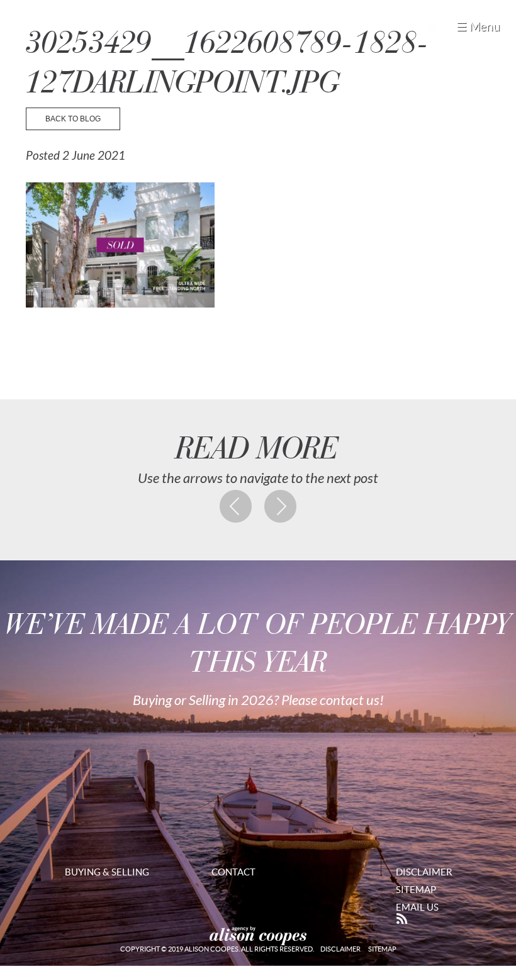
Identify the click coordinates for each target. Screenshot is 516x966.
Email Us (417, 907)
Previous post (236, 506)
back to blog (73, 118)
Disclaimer (424, 872)
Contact (233, 872)
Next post (280, 506)
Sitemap (416, 889)
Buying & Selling (107, 872)
